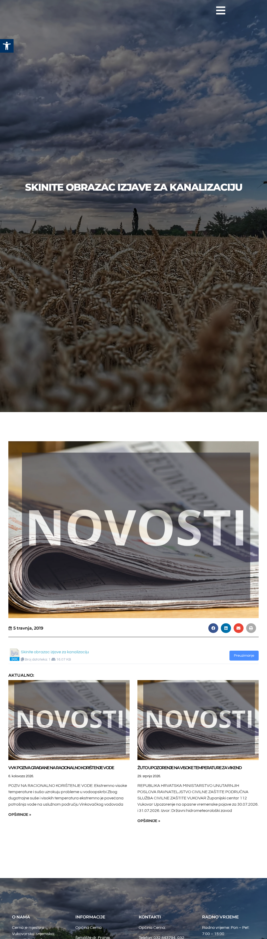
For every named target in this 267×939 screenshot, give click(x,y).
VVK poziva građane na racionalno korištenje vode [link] (61, 767)
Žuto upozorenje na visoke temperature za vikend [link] (189, 767)
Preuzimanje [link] (244, 655)
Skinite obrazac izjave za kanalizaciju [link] (55, 652)
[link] (7, 46)
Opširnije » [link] (19, 814)
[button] (220, 10)
